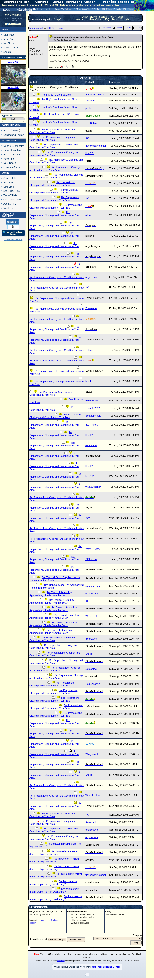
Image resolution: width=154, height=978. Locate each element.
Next (128, 28)
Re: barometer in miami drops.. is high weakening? (53, 852)
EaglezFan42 (92, 683)
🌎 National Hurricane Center (13, 233)
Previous (106, 28)
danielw (32, 923)
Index (119, 28)
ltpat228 (89, 153)
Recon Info (8, 159)
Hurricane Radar (11, 167)
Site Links (8, 182)
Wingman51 (91, 754)
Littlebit (89, 350)
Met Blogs (8, 43)
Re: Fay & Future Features (56, 94)
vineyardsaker (93, 486)
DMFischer (91, 559)
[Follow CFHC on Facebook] (13, 221)
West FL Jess (93, 549)
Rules (115, 19)
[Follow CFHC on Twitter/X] (13, 226)
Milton (68, 9)
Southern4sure (93, 415)
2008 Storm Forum (55, 28)
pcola (88, 108)
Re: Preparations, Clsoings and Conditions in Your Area (52, 822)
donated (61, 960)
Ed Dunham (53, 920)
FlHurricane (13, 14)
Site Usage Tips (11, 191)
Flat (138, 28)
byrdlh (88, 381)
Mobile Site (9, 208)
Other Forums (89, 16)
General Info (9, 178)
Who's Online (95, 19)
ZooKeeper (91, 308)
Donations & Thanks (13, 135)
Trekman (90, 100)
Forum (6, 130)
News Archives (10, 47)
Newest (15, 130)
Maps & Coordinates (13, 146)
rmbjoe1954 (91, 400)
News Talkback (36, 28)
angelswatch (92, 277)
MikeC (43, 920)
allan (88, 215)
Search (7, 52)
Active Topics (116, 16)
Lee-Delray (91, 123)
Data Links (8, 187)
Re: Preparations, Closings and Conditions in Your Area (52, 131)
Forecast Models (11, 154)
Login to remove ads (13, 239)
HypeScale (7, 115)
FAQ (106, 19)
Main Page (8, 35)
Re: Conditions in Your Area (52, 408)
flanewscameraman (95, 145)
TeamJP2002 (92, 408)
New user (80, 19)
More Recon (9, 163)
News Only (8, 39)
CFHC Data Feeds (12, 199)
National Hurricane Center (106, 967)
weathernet (91, 445)
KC (87, 138)
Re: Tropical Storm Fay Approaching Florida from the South (50, 594)
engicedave (91, 593)
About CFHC (9, 204)
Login (6, 9)
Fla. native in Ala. (94, 94)
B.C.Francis (91, 424)
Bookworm (91, 638)
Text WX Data (10, 195)
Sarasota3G (91, 668)
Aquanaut (90, 822)
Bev (87, 517)
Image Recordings (12, 150)
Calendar (125, 19)
